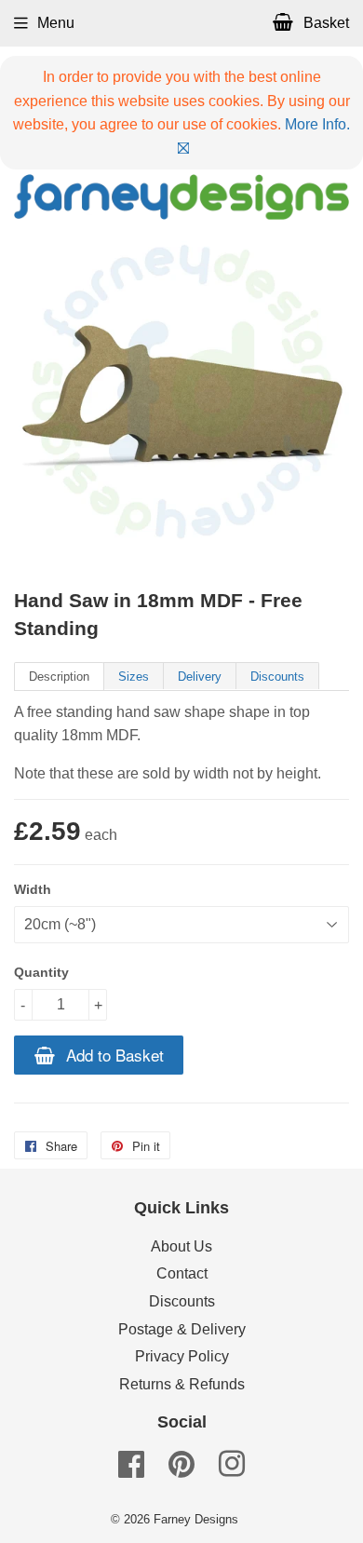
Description (59, 677)
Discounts (277, 677)
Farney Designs (196, 1519)
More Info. (317, 124)
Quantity (41, 972)
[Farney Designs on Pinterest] (181, 1470)
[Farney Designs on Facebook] (131, 1470)
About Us (181, 1246)
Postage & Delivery (182, 1329)
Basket (324, 23)
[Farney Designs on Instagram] (232, 1470)
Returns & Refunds (182, 1384)
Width (32, 889)
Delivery (200, 677)
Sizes (133, 677)
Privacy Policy (182, 1356)
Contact (182, 1273)
